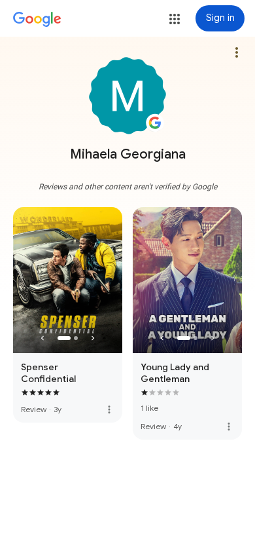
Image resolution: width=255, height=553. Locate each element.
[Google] (37, 20)
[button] (175, 19)
